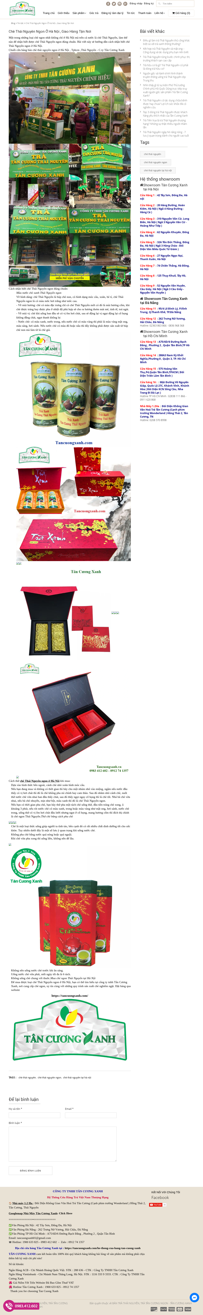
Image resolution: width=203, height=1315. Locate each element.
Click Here (65, 1213)
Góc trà (93, 13)
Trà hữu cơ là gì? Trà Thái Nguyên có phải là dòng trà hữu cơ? (165, 66)
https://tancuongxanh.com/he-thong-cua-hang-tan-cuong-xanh (103, 1248)
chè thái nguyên (27, 1077)
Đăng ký (149, 3)
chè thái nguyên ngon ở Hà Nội (51, 50)
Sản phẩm (78, 13)
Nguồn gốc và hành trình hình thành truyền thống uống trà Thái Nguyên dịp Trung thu (164, 77)
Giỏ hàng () (182, 13)
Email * (69, 1109)
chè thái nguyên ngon (49, 1077)
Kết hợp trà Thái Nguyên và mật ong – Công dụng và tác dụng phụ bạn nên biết (165, 50)
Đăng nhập (136, 3)
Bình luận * (15, 1123)
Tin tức (131, 13)
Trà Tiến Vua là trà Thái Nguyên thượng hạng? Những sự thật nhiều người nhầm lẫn (165, 124)
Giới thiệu (63, 13)
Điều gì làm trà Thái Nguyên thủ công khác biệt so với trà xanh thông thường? (166, 42)
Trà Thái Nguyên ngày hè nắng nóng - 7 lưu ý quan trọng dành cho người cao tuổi (166, 133)
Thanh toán (144, 13)
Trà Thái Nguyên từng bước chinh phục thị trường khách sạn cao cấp (166, 58)
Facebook (160, 1197)
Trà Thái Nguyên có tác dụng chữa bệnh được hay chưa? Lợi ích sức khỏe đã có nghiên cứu (165, 104)
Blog (13, 23)
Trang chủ (49, 13)
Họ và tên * (15, 1109)
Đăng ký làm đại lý (113, 13)
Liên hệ (158, 13)
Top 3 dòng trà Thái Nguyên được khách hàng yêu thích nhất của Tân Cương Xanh (165, 113)
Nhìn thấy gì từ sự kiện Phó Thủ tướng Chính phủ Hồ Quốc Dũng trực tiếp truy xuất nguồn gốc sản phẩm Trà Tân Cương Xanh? (165, 90)
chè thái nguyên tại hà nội (77, 1077)
